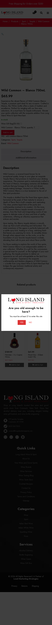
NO (30, 322)
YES (21, 322)
